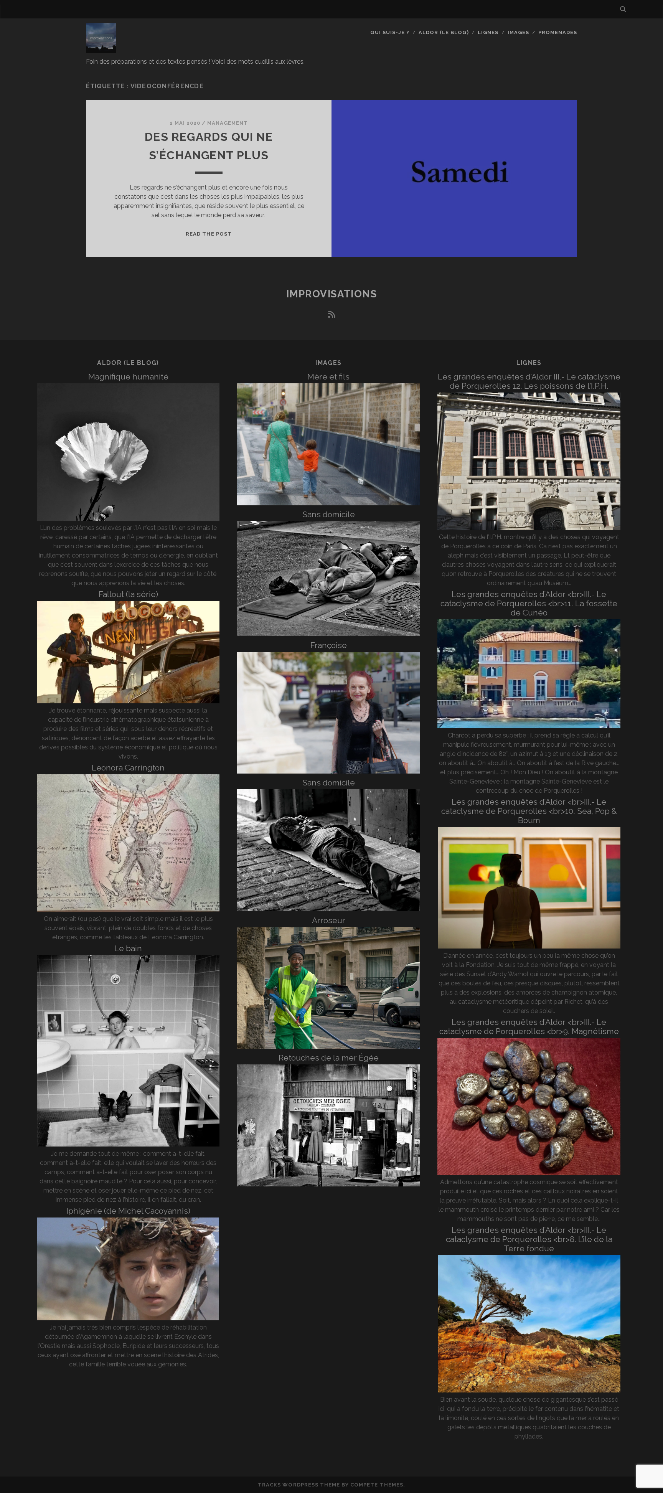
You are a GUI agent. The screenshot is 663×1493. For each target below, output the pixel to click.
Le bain (128, 948)
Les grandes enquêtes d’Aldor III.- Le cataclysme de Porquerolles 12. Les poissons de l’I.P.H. (529, 381)
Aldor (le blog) (444, 32)
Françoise (328, 645)
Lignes (488, 32)
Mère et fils (328, 376)
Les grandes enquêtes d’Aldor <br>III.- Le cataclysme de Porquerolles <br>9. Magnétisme (529, 1026)
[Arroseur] (328, 1046)
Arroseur (328, 920)
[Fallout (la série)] (128, 701)
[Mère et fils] (328, 503)
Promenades (557, 32)
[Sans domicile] (328, 634)
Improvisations (331, 294)
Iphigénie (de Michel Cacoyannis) (128, 1211)
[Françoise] (328, 771)
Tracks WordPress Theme (299, 1485)
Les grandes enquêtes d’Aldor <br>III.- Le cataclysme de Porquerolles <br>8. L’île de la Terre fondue (529, 1239)
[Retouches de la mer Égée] (328, 1184)
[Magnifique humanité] (128, 518)
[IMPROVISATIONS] (101, 49)
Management (227, 123)
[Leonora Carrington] (128, 909)
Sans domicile (328, 514)
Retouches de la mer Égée (329, 1057)
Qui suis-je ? (390, 32)
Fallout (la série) (128, 594)
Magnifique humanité (128, 376)
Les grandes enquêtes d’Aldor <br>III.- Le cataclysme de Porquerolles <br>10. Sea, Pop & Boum (529, 811)
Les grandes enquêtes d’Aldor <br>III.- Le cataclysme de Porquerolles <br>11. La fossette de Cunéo (528, 603)
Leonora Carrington (128, 767)
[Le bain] (128, 1144)
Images (518, 32)
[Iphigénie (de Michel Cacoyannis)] (128, 1318)
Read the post (209, 234)
